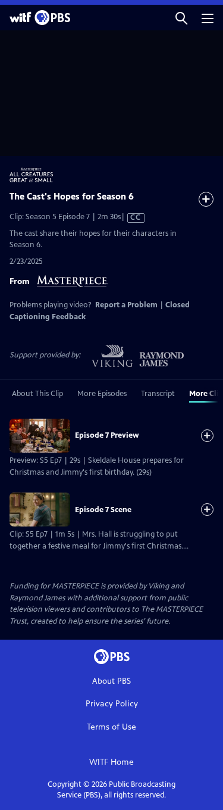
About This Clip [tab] (37, 393)
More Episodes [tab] (102, 393)
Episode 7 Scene (103, 510)
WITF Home (111, 762)
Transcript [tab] (158, 393)
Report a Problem (126, 305)
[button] (181, 17)
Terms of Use (111, 727)
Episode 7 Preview (107, 435)
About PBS (111, 681)
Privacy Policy (112, 704)
